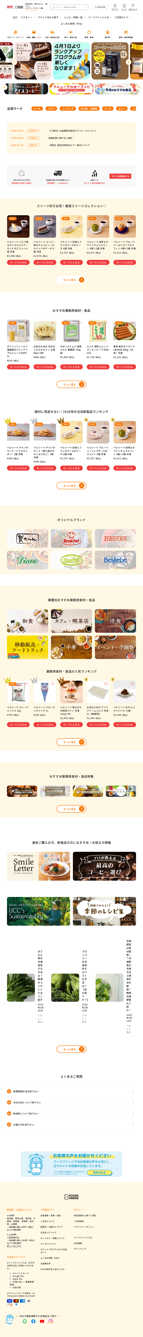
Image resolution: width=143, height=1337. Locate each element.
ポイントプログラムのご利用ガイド (53, 1251)
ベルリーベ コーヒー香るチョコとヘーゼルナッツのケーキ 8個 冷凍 (44, 246)
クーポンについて (48, 1243)
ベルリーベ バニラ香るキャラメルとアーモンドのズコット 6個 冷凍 (17, 246)
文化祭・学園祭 (89, 108)
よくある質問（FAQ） (50, 1258)
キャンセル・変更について (52, 1238)
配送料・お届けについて (51, 1226)
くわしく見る (40, 1018)
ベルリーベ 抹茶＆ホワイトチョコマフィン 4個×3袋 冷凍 (97, 245)
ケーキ (37, 108)
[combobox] (69, 7)
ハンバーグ (68, 108)
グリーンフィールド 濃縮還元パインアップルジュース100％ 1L (17, 351)
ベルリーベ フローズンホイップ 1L (44, 709)
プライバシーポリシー (84, 1226)
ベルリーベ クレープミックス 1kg (17, 709)
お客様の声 (45, 1263)
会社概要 (78, 1243)
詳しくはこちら (14, 1245)
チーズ (107, 108)
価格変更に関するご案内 (60, 137)
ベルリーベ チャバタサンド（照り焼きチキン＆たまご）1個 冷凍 (44, 452)
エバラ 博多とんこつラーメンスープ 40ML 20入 (98, 350)
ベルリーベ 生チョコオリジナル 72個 (124, 709)
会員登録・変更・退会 (50, 1215)
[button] (27, 17)
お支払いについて (48, 1232)
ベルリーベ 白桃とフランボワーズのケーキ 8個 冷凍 (71, 245)
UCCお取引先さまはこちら (52, 1269)
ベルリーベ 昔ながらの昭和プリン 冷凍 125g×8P (71, 710)
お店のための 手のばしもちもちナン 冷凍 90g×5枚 (44, 350)
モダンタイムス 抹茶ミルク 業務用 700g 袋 (71, 350)
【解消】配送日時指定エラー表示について (69, 145)
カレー (121, 108)
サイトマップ (80, 1248)
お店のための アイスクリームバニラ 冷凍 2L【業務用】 (97, 710)
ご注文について (47, 1221)
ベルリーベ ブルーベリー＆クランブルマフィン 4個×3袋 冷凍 (124, 245)
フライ (51, 108)
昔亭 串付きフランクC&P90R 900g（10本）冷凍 (124, 350)
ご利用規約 (79, 1221)
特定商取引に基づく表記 (85, 1215)
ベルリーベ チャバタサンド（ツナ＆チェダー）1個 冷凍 (17, 451)
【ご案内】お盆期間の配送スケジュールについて (72, 130)
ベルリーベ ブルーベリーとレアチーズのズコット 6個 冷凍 (97, 451)
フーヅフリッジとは (83, 1237)
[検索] (85, 7)
